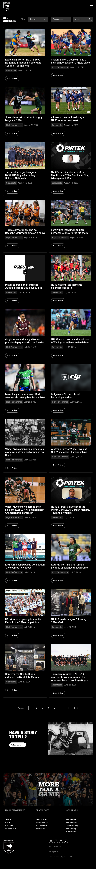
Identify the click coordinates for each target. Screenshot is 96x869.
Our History (71, 828)
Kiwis (7, 822)
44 (67, 708)
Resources (40, 828)
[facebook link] (56, 841)
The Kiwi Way (72, 825)
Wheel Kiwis (10, 828)
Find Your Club (42, 822)
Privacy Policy (53, 852)
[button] (38, 19)
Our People (71, 819)
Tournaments (41, 825)
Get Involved (41, 819)
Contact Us (71, 832)
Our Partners (71, 822)
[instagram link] (61, 841)
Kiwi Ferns (9, 825)
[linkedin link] (51, 841)
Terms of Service (55, 846)
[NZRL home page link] (7, 6)
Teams (8, 819)
